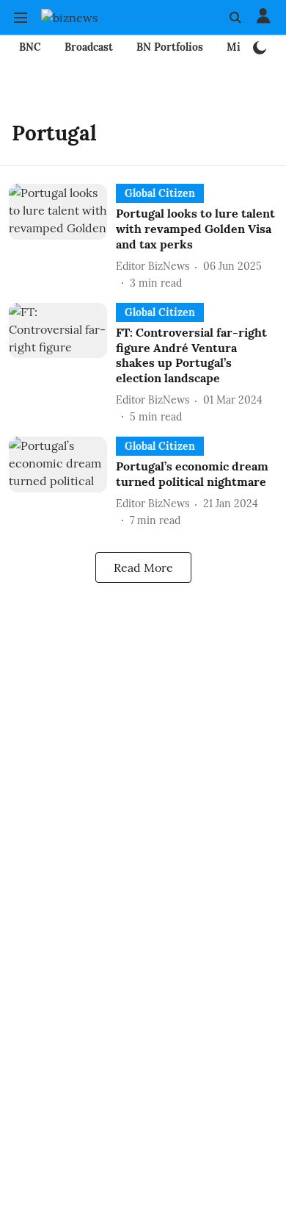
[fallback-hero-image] (62, 237)
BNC (30, 47)
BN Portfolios (169, 47)
